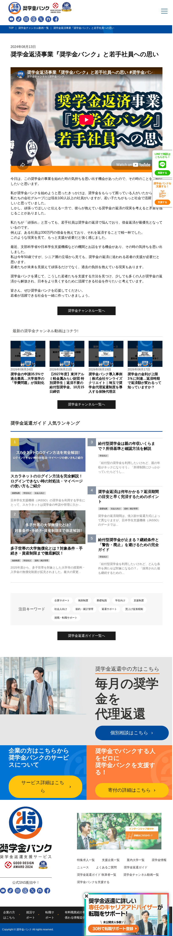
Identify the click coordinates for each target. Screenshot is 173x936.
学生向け (120, 600)
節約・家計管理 (84, 609)
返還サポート (109, 609)
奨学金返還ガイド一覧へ (86, 635)
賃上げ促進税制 (134, 609)
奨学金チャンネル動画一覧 (141, 874)
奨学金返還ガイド (135, 867)
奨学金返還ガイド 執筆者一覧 (96, 874)
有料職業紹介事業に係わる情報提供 (78, 915)
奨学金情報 (159, 860)
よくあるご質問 (106, 867)
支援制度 (139, 600)
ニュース (83, 867)
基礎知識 (102, 600)
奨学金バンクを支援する (93, 882)
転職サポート (49, 915)
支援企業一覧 (111, 860)
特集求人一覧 (86, 860)
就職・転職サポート (65, 617)
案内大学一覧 (136, 860)
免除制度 (83, 600)
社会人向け (60, 609)
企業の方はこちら (9, 915)
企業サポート (62, 600)
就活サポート (30, 915)
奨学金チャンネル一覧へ (86, 310)
